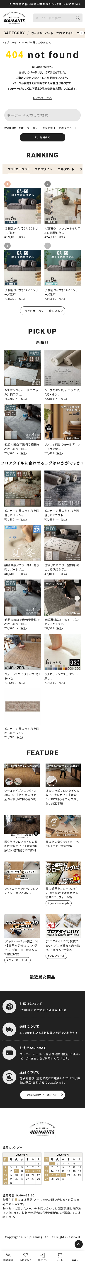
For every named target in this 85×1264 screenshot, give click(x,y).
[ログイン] (42, 1257)
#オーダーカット (29, 128)
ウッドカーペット (42, 33)
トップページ (10, 42)
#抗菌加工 (49, 128)
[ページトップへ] (79, 1244)
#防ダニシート (68, 128)
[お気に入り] (25, 1257)
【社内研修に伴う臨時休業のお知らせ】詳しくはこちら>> (44, 4)
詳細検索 (45, 137)
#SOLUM (10, 128)
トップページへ (42, 98)
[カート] (59, 1257)
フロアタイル (64, 33)
